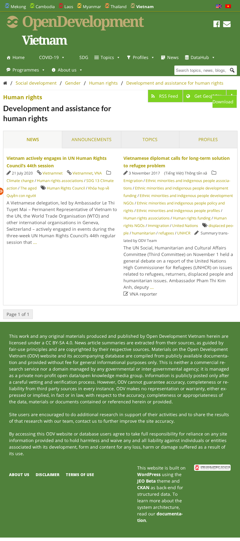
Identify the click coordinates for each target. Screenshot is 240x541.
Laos (68, 6)
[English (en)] (219, 6)
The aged (28, 188)
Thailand (119, 6)
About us (67, 70)
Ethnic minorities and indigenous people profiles (178, 210)
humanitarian (143, 233)
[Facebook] (216, 25)
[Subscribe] (227, 25)
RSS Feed (168, 96)
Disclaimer (47, 474)
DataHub (200, 57)
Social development (36, 83)
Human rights (103, 83)
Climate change (20, 180)
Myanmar (92, 6)
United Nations (185, 225)
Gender (73, 83)
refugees (166, 233)
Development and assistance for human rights (174, 83)
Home (18, 57)
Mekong (18, 6)
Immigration (158, 225)
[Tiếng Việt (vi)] (228, 6)
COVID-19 (49, 57)
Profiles (140, 57)
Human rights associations (60, 180)
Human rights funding (192, 218)
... (35, 242)
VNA (98, 173)
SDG (83, 57)
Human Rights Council (66, 188)
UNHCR (183, 233)
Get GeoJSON (208, 96)
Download (222, 102)
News (173, 57)
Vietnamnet (52, 173)
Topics (107, 57)
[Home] (5, 83)
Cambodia (45, 6)
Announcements (92, 139)
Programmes (25, 70)
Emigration (132, 180)
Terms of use (80, 474)
